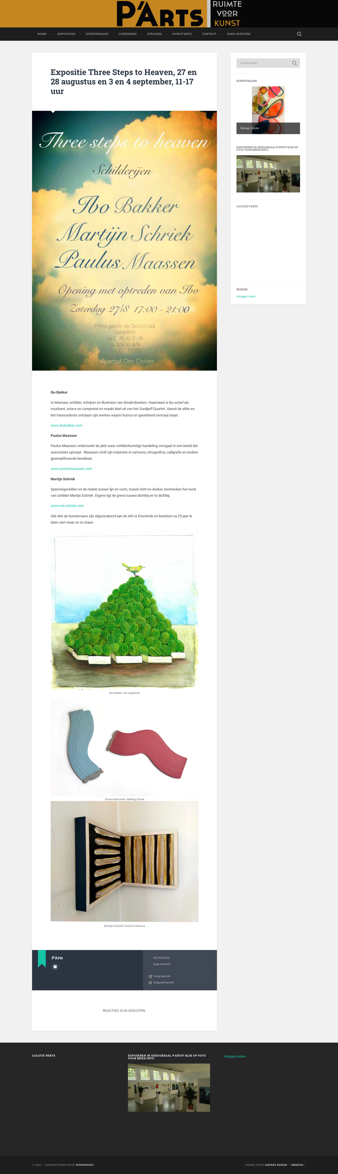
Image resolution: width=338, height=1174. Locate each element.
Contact (209, 34)
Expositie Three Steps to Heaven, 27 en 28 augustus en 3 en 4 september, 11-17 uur (124, 81)
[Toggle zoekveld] (299, 34)
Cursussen (128, 34)
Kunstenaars (97, 34)
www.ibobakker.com (67, 425)
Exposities (66, 34)
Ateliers (154, 34)
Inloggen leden (245, 296)
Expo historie (239, 34)
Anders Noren (276, 1164)
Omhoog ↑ (298, 1164)
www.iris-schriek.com (67, 506)
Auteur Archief (55, 966)
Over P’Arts (182, 34)
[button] (268, 110)
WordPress (85, 1164)
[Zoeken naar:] (268, 63)
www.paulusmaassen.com (71, 469)
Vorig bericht (161, 976)
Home (42, 34)
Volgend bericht (163, 982)
